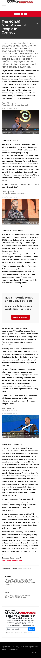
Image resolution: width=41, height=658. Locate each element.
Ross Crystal (6, 568)
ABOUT (34, 652)
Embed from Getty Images (9, 108)
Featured (14, 568)
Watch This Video (20, 317)
